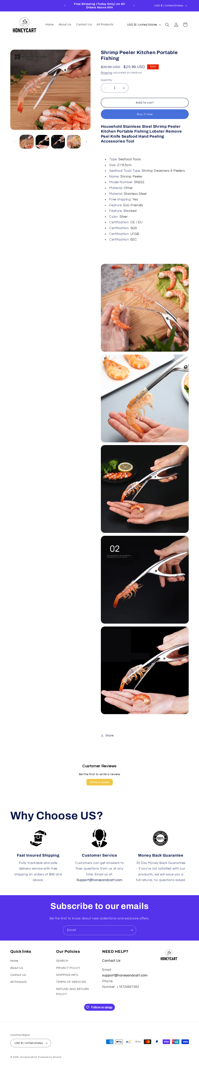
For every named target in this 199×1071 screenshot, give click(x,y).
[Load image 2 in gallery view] (42, 141)
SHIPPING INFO (67, 974)
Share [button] (110, 735)
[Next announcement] (134, 5)
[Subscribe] (131, 930)
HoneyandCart (28, 1057)
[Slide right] (86, 141)
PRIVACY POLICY (68, 968)
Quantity (106, 80)
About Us (16, 968)
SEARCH (62, 960)
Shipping (106, 73)
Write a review (99, 782)
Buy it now (145, 114)
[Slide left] (14, 141)
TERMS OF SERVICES (71, 981)
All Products (18, 981)
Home (14, 960)
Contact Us (18, 974)
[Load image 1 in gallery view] (26, 141)
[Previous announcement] (65, 5)
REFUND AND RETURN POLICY (72, 992)
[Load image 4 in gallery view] (73, 141)
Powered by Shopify (50, 1057)
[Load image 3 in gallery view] (58, 141)
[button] (167, 24)
